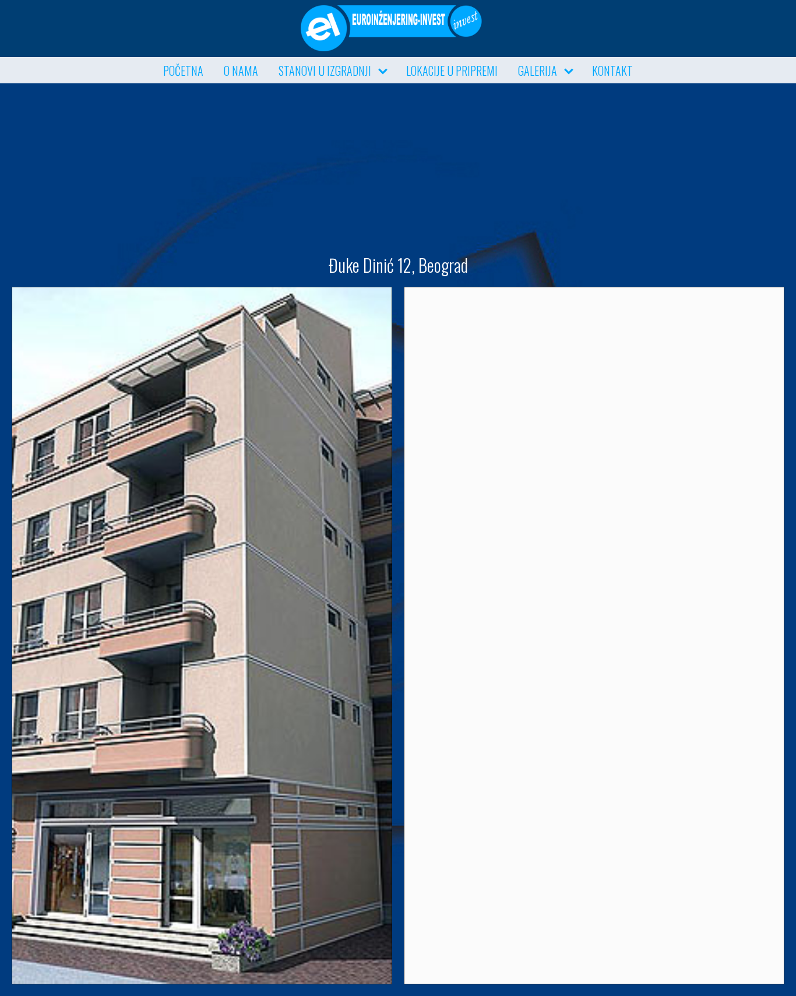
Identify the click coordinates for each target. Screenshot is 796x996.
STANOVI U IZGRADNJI (325, 70)
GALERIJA (537, 70)
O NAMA (241, 70)
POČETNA (183, 70)
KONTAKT (612, 70)
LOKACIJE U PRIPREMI (452, 70)
